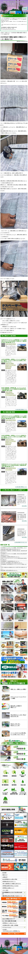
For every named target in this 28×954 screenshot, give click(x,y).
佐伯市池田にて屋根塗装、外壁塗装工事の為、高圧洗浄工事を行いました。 (13, 551)
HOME (2, 32)
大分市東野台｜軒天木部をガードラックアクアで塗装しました (13, 565)
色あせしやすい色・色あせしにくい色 (16, 724)
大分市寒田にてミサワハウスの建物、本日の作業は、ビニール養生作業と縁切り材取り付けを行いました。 (13, 548)
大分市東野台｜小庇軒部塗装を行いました (10, 561)
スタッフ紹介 (5, 890)
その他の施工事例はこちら (21, 409)
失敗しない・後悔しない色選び (18, 689)
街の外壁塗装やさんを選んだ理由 (9, 879)
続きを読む (24, 505)
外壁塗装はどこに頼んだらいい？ (9, 923)
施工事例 (4, 872)
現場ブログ (7, 32)
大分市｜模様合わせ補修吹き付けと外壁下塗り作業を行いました (13, 568)
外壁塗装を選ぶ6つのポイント (9, 881)
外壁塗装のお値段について (8, 888)
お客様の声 (4, 877)
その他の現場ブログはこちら (20, 542)
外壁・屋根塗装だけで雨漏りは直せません (11, 883)
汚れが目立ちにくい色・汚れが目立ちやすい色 (18, 715)
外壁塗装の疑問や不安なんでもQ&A (10, 885)
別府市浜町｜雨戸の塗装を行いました (9, 570)
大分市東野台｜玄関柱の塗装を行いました (10, 556)
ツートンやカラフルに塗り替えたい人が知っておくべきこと (18, 733)
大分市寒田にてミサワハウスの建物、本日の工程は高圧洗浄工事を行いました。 (13, 554)
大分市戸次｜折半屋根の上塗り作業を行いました (11, 562)
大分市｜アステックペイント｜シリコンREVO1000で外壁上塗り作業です (13, 559)
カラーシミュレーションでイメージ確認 (18, 697)
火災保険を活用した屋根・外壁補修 (10, 925)
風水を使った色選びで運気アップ (16, 706)
